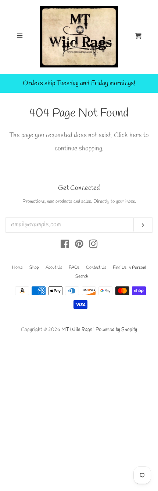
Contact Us (96, 268)
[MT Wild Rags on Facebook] (64, 245)
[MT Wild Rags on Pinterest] (79, 245)
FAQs (74, 268)
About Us (54, 268)
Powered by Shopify (116, 329)
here (135, 135)
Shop (34, 268)
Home (17, 268)
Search (81, 276)
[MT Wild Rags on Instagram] (93, 245)
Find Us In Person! (129, 268)
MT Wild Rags (76, 329)
